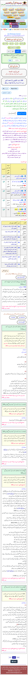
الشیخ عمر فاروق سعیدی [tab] (12, 113)
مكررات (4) (5, 88)
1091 (10, 657)
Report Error (14, 88)
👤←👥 (23, 176)
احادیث (11, 43)
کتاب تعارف (22, 43)
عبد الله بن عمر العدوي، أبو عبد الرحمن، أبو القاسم (18, 192)
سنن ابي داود (14, 66)
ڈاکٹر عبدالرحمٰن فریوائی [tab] (22, 113)
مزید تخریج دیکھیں (5, 271)
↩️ (1, 29)
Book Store (17, 29)
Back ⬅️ (14, 661)
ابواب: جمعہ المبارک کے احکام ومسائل (14, 74)
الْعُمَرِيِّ (18, 101)
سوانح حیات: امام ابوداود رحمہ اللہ (14, 47)
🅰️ (5, 29)
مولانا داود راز (13, 317)
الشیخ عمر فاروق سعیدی (21, 277)
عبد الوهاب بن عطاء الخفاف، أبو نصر (19, 201)
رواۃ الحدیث (5, 43)
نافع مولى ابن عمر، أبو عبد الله (19, 182)
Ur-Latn (22, 29)
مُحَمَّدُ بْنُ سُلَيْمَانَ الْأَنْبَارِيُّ (18, 98)
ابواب (16, 43)
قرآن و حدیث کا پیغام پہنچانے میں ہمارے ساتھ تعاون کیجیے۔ (14, 36)
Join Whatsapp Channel (14, 34)
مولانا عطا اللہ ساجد (22, 317)
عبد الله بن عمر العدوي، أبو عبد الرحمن (20, 177)
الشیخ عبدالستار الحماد (22, 322)
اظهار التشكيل (6, 92)
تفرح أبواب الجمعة (14, 71)
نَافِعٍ (14, 101)
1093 (18, 657)
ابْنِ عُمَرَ (9, 101)
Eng (26, 29)
